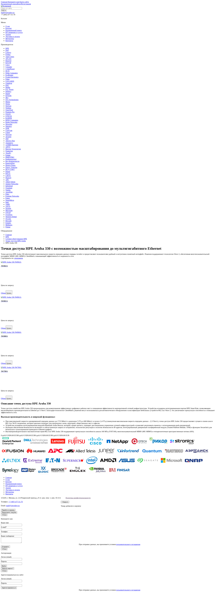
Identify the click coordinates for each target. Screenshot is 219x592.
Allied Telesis (10, 182)
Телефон (4, 532)
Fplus (7, 79)
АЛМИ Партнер (11, 145)
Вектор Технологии (13, 149)
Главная (8, 478)
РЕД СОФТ (10, 169)
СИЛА (8, 176)
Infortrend (9, 186)
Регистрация (26, 4)
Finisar (7, 227)
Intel (7, 202)
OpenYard (9, 110)
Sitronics (8, 126)
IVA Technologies (11, 100)
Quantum (8, 188)
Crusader (8, 67)
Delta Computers (11, 73)
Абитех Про (10, 141)
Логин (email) (6, 557)
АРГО (7, 147)
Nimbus (8, 108)
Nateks (7, 190)
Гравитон (9, 151)
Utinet (7, 133)
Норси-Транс (10, 165)
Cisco (7, 65)
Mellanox (8, 225)
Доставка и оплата (12, 37)
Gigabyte (8, 83)
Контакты (9, 41)
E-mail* (4, 527)
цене (16, 258)
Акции (8, 34)
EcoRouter (9, 75)
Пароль (4, 561)
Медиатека (9, 39)
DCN (7, 71)
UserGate (8, 130)
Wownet (8, 135)
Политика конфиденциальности (78, 498)
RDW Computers (11, 120)
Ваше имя (5, 523)
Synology (8, 215)
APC (7, 180)
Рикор (7, 172)
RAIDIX (8, 118)
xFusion (8, 137)
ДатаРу (8, 153)
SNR (7, 128)
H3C (7, 85)
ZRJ (7, 139)
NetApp (8, 106)
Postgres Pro (9, 112)
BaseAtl (8, 61)
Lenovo (8, 52)
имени (20, 258)
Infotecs (8, 91)
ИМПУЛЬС (9, 157)
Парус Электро (11, 167)
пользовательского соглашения (128, 544)
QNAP (8, 213)
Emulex (8, 223)
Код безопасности (12, 161)
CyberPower (10, 69)
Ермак (7, 155)
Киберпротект (11, 159)
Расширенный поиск (13, 30)
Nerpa (7, 104)
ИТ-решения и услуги (14, 32)
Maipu (7, 102)
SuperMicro (9, 200)
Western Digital (11, 217)
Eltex (7, 194)
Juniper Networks (11, 184)
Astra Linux (9, 57)
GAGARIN (9, 81)
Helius (7, 87)
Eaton (7, 198)
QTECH (8, 116)
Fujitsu (7, 55)
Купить (9, 293)
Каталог (8, 28)
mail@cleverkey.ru (7, 13)
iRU (7, 98)
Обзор (3, 293)
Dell (7, 50)
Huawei (8, 178)
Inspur (7, 94)
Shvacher (8, 124)
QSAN (8, 114)
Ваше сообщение (7, 536)
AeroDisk (9, 192)
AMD (7, 204)
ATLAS (8, 59)
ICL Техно (9, 89)
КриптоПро (10, 163)
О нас (7, 26)
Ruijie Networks (11, 122)
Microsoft (8, 211)
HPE (7, 48)
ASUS (7, 206)
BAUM (8, 63)
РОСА (7, 174)
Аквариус (9, 143)
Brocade (8, 221)
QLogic (8, 219)
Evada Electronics (11, 77)
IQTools (8, 96)
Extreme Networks (12, 196)
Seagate (8, 208)
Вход (19, 4)
